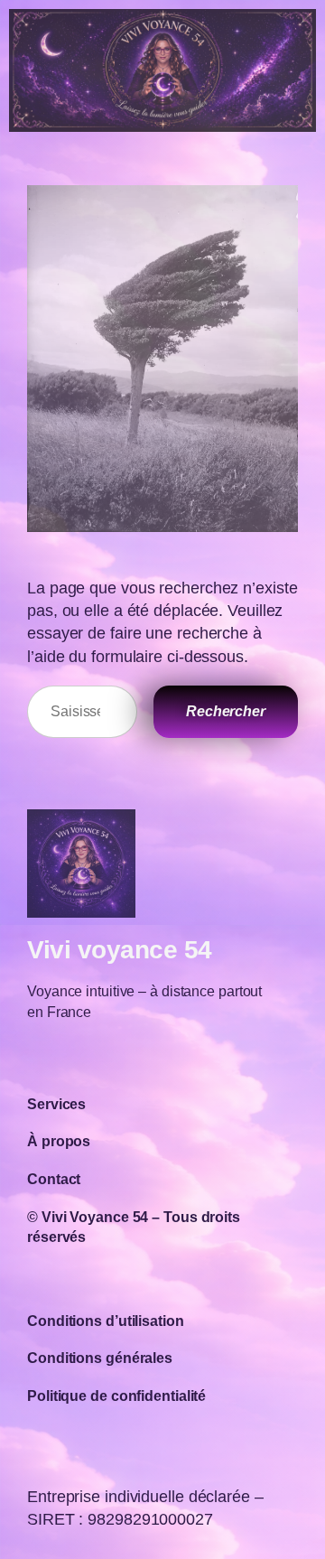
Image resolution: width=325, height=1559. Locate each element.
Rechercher (225, 711)
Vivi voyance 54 (119, 950)
